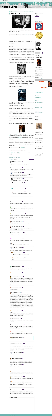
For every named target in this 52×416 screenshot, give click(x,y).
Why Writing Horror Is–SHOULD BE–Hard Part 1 (28, 11)
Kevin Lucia (13, 172)
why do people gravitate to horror (12, 157)
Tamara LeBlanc (13, 276)
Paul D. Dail (14, 252)
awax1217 (12, 161)
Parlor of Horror (13, 232)
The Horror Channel (18, 134)
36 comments (11, 159)
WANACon (27, 34)
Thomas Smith (13, 266)
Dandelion (18, 112)
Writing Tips (17, 14)
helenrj (12, 318)
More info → (42, 78)
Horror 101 (24, 134)
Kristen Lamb (12, 14)
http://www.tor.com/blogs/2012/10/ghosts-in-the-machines (16, 176)
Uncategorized (15, 14)
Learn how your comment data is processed (21, 412)
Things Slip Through (20, 137)
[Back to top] (50, 414)
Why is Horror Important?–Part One (13, 11)
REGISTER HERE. (23, 147)
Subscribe (37, 16)
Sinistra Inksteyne (13, 343)
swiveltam (14, 178)
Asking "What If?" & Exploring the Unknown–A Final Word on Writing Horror (12, 152)
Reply (22, 161)
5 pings (16, 159)
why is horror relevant (18, 157)
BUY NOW (41, 81)
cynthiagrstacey (13, 221)
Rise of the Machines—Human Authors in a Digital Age (39, 57)
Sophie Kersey (13, 389)
